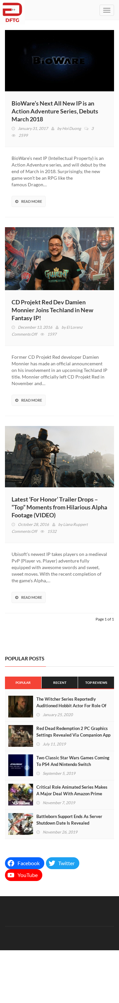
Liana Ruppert (75, 524)
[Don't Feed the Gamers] (12, 10)
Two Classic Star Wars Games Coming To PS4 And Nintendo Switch (72, 761)
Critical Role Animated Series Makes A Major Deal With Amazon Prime (71, 790)
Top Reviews (96, 682)
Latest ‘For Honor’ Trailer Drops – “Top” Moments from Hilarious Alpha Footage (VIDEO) (59, 507)
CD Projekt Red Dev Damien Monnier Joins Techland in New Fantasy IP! (52, 309)
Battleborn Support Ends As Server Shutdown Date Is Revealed (69, 820)
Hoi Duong (71, 128)
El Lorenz (74, 327)
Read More (31, 201)
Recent (59, 682)
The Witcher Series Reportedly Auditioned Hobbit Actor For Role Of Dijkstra (71, 705)
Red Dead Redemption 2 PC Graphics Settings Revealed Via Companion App (73, 732)
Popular (23, 682)
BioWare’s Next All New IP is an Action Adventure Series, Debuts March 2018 (55, 111)
